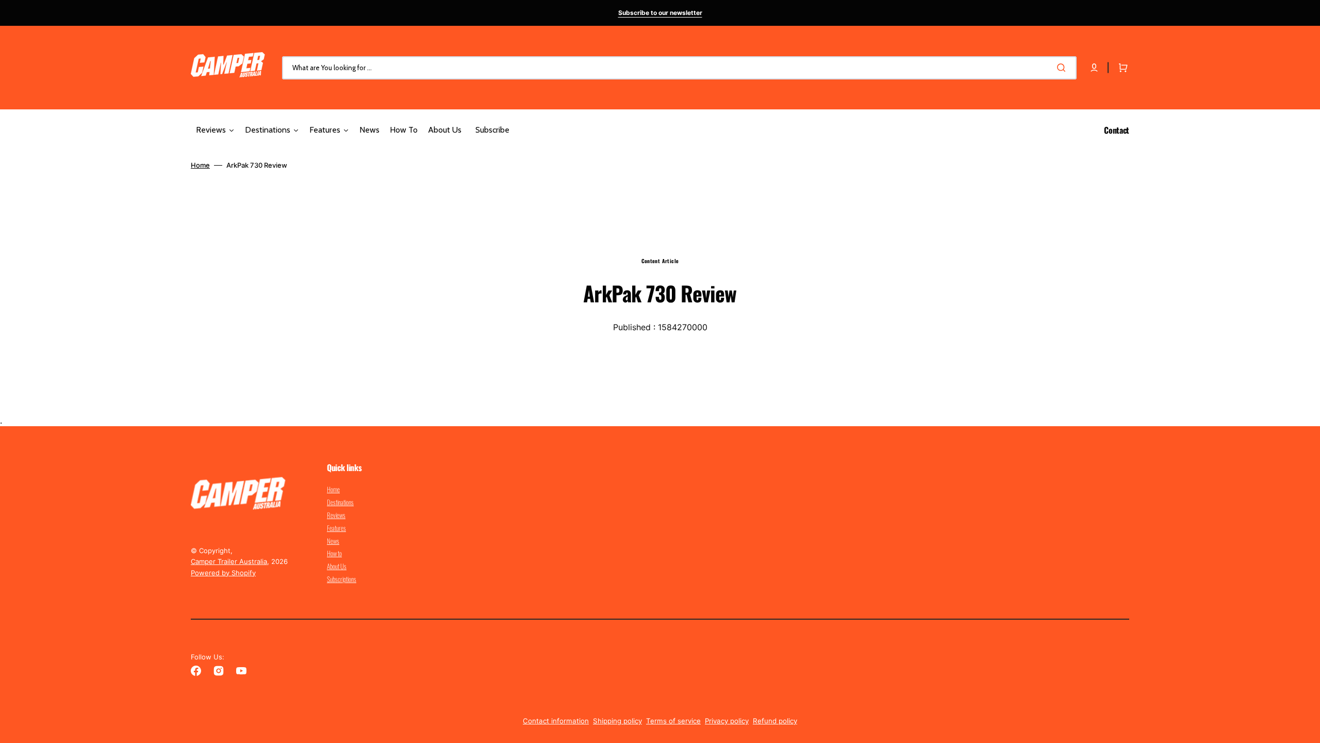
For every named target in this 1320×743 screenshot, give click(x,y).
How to (334, 553)
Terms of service (673, 721)
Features (336, 528)
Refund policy (775, 721)
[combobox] (679, 67)
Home (200, 165)
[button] (1094, 67)
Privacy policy (727, 721)
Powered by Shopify (223, 573)
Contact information (556, 721)
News (333, 541)
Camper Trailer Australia (229, 561)
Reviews (336, 515)
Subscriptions (341, 579)
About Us (336, 566)
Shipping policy (617, 721)
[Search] (1063, 67)
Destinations (340, 502)
